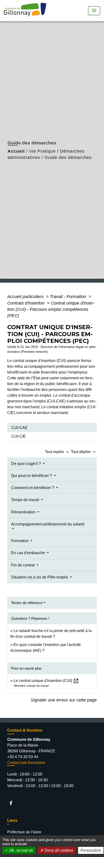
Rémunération (24, 512)
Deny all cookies (58, 850)
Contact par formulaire (26, 763)
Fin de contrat (23, 565)
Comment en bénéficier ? (33, 488)
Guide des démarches (68, 157)
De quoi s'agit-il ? (26, 464)
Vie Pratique (42, 151)
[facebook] (13, 803)
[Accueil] (26, 11)
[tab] (52, 427)
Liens (12, 820)
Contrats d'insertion (26, 303)
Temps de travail (25, 500)
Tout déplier (84, 452)
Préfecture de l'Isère (24, 832)
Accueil (16, 151)
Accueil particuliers (26, 296)
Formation (20, 541)
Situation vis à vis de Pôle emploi (40, 577)
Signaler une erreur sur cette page (64, 700)
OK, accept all (20, 850)
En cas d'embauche (28, 553)
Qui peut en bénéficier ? (32, 476)
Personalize (91, 850)
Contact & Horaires (24, 730)
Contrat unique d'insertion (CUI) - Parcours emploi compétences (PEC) (51, 309)
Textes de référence (26, 603)
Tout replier (57, 452)
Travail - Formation (68, 296)
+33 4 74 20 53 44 (22, 757)
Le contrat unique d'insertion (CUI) (46, 681)
